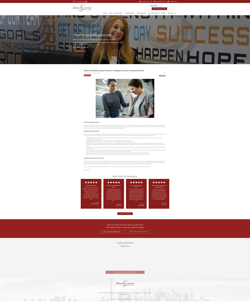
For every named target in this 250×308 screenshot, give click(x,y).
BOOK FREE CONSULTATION (138, 232)
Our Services (129, 13)
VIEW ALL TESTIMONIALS (125, 213)
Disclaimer (136, 299)
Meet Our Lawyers (115, 13)
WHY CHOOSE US (153, 13)
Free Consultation (79, 51)
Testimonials (141, 13)
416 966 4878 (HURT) (160, 1)
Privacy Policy (147, 292)
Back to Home (87, 75)
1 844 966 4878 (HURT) (146, 1)
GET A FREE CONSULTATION (159, 8)
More (163, 13)
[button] (1, 39)
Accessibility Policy (125, 294)
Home (105, 13)
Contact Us (172, 13)
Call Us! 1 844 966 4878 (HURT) (111, 232)
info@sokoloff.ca (173, 1)
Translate (159, 6)
